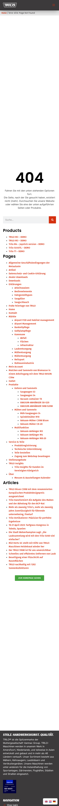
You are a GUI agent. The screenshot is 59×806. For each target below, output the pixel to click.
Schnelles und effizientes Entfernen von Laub (32, 553)
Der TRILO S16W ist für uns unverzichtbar (30, 550)
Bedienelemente (23, 291)
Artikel (12, 270)
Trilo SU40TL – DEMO (19, 247)
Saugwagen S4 (27, 395)
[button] (53, 5)
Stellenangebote (17, 459)
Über (11, 474)
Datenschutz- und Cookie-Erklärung (27, 273)
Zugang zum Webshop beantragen (32, 456)
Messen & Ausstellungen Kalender (32, 477)
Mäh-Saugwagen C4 (30, 413)
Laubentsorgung (23, 348)
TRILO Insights (16, 463)
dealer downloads (18, 277)
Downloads (14, 280)
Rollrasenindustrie (24, 363)
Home (4, 13)
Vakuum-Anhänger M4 (31, 434)
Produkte (13, 384)
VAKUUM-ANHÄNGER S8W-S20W (36, 406)
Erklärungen (15, 284)
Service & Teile (16, 442)
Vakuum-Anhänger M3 (31, 431)
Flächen (24, 341)
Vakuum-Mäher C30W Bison (34, 420)
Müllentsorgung (22, 352)
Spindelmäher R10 (29, 416)
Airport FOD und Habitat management (34, 320)
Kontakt (13, 313)
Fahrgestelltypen (23, 295)
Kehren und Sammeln (25, 388)
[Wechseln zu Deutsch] (54, 801)
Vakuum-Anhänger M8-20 (33, 438)
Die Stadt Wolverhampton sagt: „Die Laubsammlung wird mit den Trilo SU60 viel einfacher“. (32, 536)
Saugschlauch (21, 302)
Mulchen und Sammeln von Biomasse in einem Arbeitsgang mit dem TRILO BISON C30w (30, 374)
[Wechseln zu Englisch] (46, 801)
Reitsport (19, 359)
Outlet (12, 381)
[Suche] (52, 219)
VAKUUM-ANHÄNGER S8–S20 (34, 402)
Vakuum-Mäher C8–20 (31, 424)
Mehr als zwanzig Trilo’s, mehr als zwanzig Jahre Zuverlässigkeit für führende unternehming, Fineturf (31, 511)
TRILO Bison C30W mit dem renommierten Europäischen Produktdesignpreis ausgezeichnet (30, 493)
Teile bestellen (22, 452)
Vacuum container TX (31, 399)
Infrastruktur (27, 345)
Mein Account (16, 366)
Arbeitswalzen (21, 287)
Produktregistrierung (25, 445)
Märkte (12, 316)
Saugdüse (19, 298)
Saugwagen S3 (27, 391)
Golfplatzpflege (22, 330)
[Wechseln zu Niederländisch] (50, 801)
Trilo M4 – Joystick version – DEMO (26, 244)
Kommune (19, 334)
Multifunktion (21, 427)
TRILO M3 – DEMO (17, 237)
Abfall (23, 338)
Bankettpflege (22, 327)
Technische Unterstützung (28, 449)
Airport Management (25, 323)
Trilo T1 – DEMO (16, 251)
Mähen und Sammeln (25, 409)
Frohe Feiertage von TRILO (22, 305)
